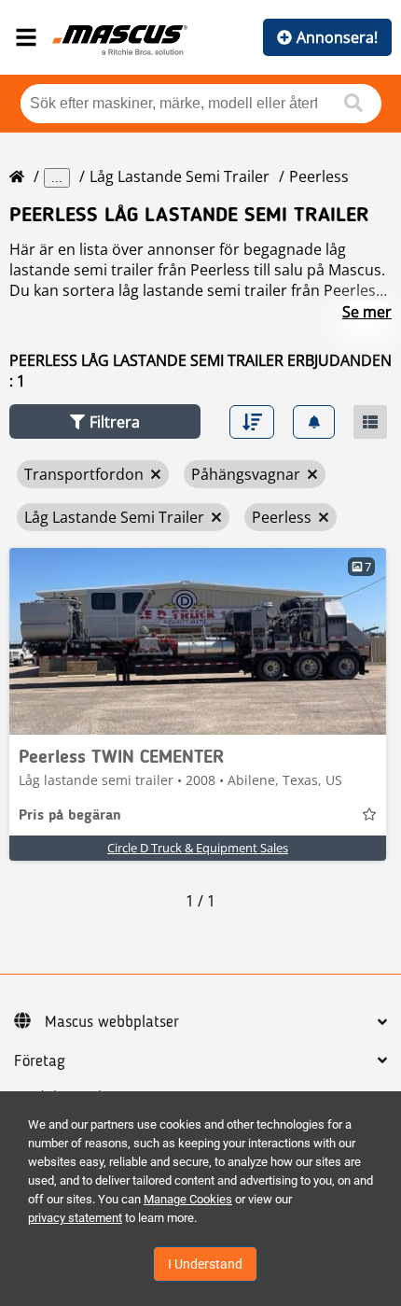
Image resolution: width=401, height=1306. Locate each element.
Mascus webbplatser (112, 1022)
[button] (104, 421)
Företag (39, 1061)
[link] (197, 641)
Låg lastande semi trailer (180, 176)
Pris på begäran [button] (70, 815)
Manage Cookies (188, 1199)
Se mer (367, 312)
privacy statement (75, 1218)
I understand (205, 1264)
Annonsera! (337, 37)
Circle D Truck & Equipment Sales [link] (197, 847)
